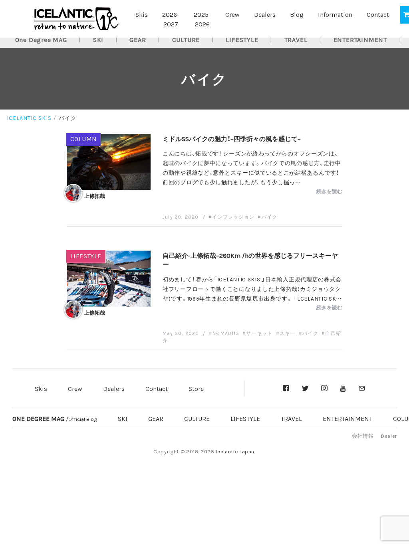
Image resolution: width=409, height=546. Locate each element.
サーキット (259, 333)
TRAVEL (296, 39)
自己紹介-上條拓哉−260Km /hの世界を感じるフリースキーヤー (250, 259)
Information (335, 14)
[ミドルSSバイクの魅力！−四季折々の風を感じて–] (109, 160)
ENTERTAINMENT (360, 39)
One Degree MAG (41, 39)
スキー (288, 333)
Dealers (265, 14)
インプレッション (233, 216)
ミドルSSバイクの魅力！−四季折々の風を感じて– (232, 138)
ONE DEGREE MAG (54, 418)
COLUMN (83, 138)
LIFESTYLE (242, 39)
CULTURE (186, 39)
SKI (98, 39)
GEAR (137, 39)
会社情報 (363, 435)
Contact (378, 14)
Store (196, 388)
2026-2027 (170, 18)
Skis (141, 14)
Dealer (389, 435)
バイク (269, 216)
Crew (232, 14)
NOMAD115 (225, 333)
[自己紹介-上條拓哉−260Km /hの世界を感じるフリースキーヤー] (109, 277)
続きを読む (329, 191)
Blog (297, 14)
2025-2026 (202, 18)
